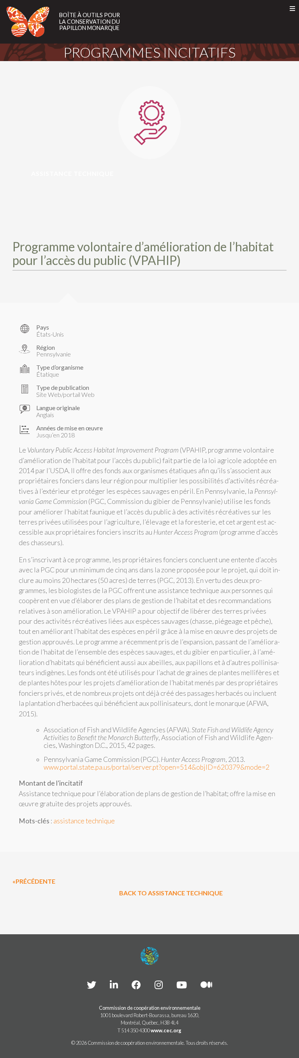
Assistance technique (72, 173)
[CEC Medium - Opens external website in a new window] (206, 985)
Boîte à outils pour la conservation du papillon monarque (89, 21)
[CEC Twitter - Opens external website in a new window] (91, 985)
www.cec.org (166, 1030)
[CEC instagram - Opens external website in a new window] (158, 985)
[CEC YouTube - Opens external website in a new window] (181, 985)
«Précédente (33, 881)
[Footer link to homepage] (149, 956)
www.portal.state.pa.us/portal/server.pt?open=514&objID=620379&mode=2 (156, 767)
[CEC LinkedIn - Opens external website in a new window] (114, 985)
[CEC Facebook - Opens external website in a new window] (136, 985)
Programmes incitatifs (149, 52)
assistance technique (84, 821)
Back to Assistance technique (171, 893)
